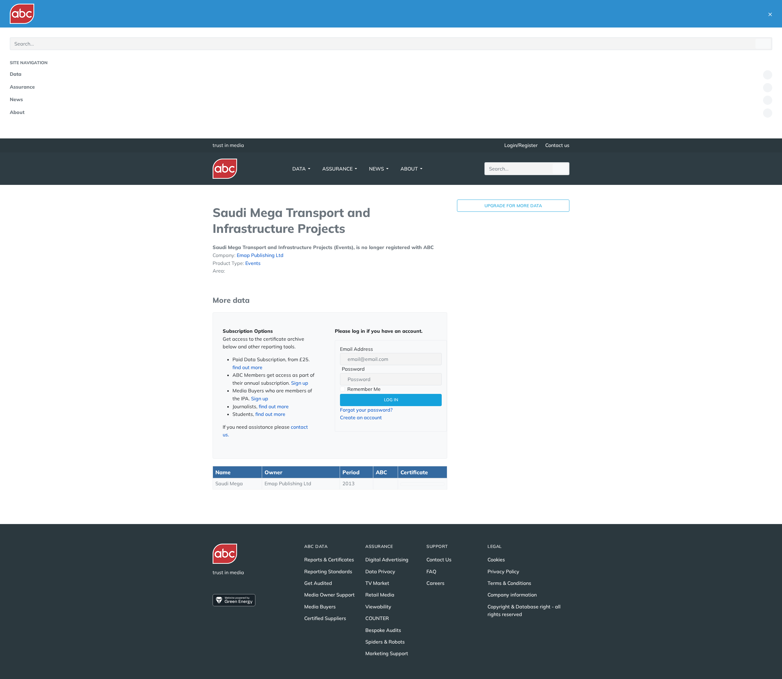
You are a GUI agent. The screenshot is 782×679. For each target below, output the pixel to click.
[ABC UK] (22, 14)
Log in (391, 399)
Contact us (557, 145)
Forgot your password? (366, 410)
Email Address (356, 349)
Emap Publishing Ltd (260, 255)
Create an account (361, 417)
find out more (247, 367)
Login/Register (521, 145)
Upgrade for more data (513, 205)
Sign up (299, 383)
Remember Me (364, 389)
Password (352, 369)
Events (253, 263)
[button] (770, 13)
